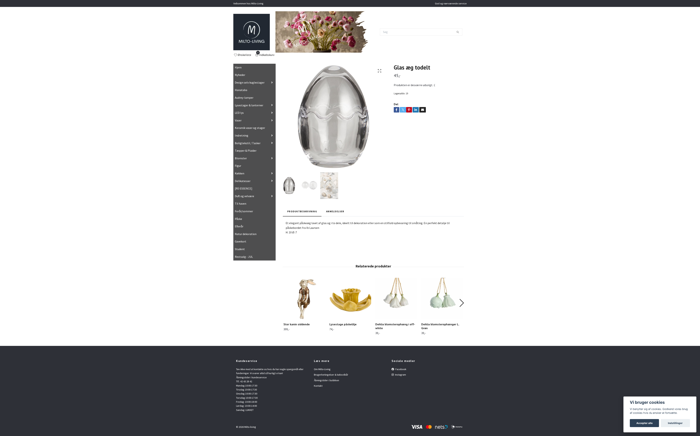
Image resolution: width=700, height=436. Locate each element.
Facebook (400, 369)
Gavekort (240, 241)
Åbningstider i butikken (326, 380)
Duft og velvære (244, 196)
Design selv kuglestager (250, 82)
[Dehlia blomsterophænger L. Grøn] (442, 298)
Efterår (239, 226)
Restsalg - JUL (244, 257)
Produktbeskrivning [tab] (302, 211)
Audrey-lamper (244, 97)
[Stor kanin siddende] (304, 298)
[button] (461, 303)
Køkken (239, 173)
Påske (238, 219)
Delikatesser (242, 181)
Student (240, 249)
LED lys (239, 113)
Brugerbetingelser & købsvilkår (331, 374)
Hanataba (241, 90)
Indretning (241, 135)
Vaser (238, 120)
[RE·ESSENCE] (243, 188)
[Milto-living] (251, 32)
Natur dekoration (245, 234)
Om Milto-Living (322, 369)
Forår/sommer (244, 211)
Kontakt (318, 385)
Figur (238, 165)
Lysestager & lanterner (249, 105)
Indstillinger (675, 423)
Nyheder (240, 75)
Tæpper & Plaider (245, 150)
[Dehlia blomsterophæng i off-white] (396, 298)
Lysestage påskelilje (343, 324)
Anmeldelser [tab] (335, 211)
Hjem (238, 67)
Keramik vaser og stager (250, 128)
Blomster (241, 158)
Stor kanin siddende (296, 324)
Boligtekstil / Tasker (247, 143)
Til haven (240, 203)
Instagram (400, 374)
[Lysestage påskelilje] (350, 298)
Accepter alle (644, 423)
